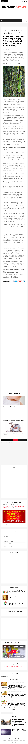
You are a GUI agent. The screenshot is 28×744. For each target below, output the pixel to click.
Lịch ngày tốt (6, 614)
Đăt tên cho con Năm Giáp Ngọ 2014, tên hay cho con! (16, 692)
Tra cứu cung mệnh (9, 541)
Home (4, 29)
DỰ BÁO (6, 536)
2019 (11, 712)
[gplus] (12, 738)
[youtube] (24, 1)
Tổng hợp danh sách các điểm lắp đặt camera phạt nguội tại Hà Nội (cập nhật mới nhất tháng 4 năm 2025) (19, 723)
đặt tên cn (19, 29)
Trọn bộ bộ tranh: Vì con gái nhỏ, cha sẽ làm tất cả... (13, 433)
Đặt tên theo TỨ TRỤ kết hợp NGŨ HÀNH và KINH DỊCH (13, 507)
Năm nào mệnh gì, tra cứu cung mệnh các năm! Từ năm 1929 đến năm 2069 (17, 603)
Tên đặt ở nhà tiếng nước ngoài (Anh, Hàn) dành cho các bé (13, 407)
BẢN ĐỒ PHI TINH (7, 534)
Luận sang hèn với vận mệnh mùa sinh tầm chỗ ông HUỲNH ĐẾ (17, 592)
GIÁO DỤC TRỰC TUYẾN (9, 668)
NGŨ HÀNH (6, 539)
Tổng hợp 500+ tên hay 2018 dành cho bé (13, 420)
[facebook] (22, 1)
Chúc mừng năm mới (12, 29)
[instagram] (26, 1)
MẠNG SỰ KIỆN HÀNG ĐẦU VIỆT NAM (12, 666)
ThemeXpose (10, 740)
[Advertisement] (14, 338)
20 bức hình (5, 712)
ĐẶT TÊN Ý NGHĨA (8, 546)
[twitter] (15, 738)
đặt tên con (6, 49)
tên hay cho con (8, 543)
